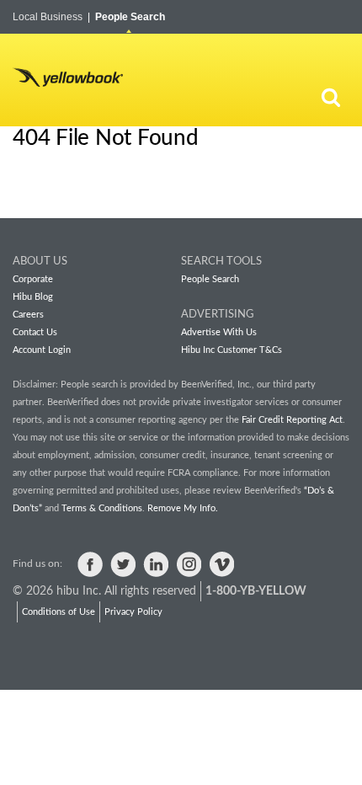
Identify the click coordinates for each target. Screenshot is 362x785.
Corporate (33, 279)
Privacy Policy (133, 612)
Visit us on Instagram (188, 564)
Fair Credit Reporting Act (292, 420)
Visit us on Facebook (90, 564)
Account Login (42, 350)
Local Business (51, 17)
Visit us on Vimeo (221, 564)
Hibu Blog (33, 297)
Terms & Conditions (101, 508)
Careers (28, 314)
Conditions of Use (58, 612)
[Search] (330, 97)
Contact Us (35, 332)
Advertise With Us (219, 332)
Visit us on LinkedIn (155, 564)
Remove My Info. (182, 508)
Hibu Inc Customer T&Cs (231, 350)
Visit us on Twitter (122, 564)
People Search (130, 17)
